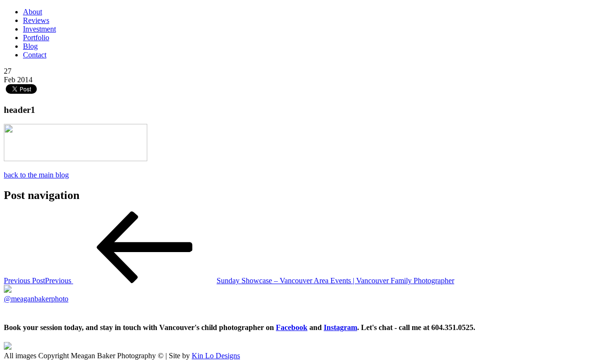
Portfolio (36, 37)
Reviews (36, 20)
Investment (39, 29)
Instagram (340, 327)
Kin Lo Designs (216, 356)
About (32, 12)
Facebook (291, 327)
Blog (30, 46)
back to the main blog (36, 175)
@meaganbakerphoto (36, 299)
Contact (34, 55)
